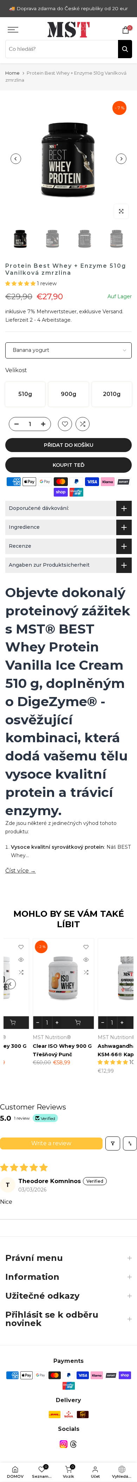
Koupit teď (69, 465)
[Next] (121, 158)
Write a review (51, 1143)
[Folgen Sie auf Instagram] (63, 1444)
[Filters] (112, 1143)
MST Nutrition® (25, 1037)
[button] (21, 283)
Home (12, 73)
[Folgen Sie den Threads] (73, 1444)
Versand (112, 311)
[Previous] (16, 158)
